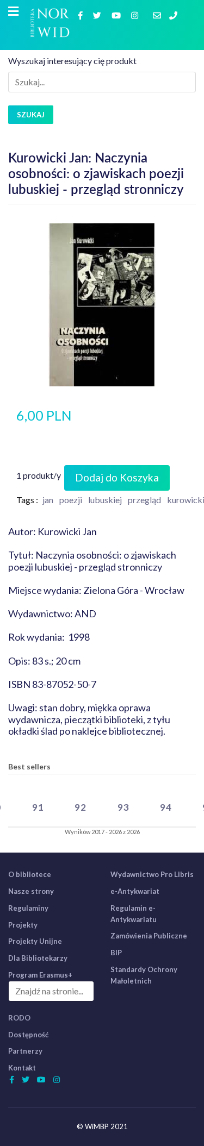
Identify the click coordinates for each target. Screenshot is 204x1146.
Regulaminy (28, 908)
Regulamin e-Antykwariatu (133, 914)
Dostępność (28, 1034)
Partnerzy (25, 1051)
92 (80, 807)
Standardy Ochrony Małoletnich (143, 975)
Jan (47, 499)
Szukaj (31, 114)
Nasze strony (31, 891)
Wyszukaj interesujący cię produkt (72, 60)
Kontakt (22, 1067)
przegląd (144, 499)
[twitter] (98, 15)
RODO (19, 1017)
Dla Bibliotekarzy (37, 958)
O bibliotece (29, 874)
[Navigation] (13, 11)
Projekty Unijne (35, 941)
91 (38, 807)
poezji (70, 499)
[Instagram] (136, 15)
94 (166, 807)
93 (123, 807)
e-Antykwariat (134, 891)
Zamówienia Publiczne (148, 935)
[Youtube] (117, 15)
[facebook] (81, 15)
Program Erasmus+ (40, 974)
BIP (116, 952)
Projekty (23, 924)
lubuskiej (105, 499)
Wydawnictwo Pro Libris (152, 874)
